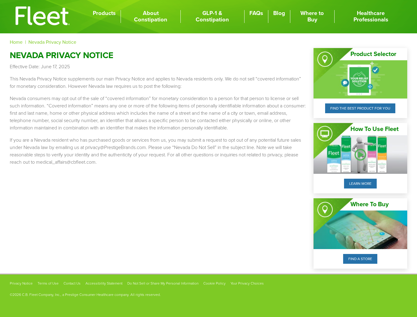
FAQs (256, 13)
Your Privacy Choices (247, 283)
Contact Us (72, 283)
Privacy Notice (21, 283)
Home (16, 42)
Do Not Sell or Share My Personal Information (162, 283)
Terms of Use (48, 283)
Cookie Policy (214, 283)
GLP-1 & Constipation (212, 16)
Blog (279, 13)
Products (104, 13)
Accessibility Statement (103, 283)
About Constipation (150, 16)
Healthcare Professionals (371, 16)
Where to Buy (312, 16)
